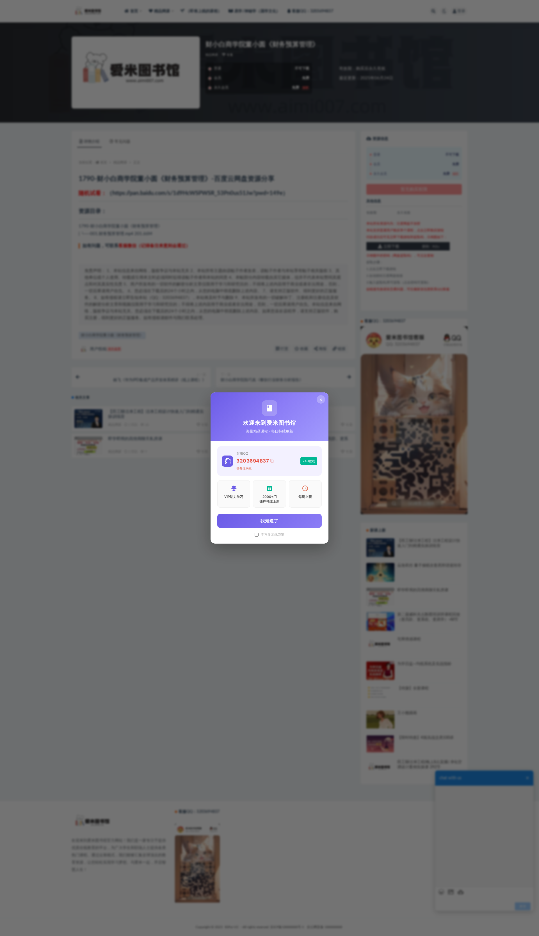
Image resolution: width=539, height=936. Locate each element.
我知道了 (269, 520)
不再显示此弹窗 (272, 534)
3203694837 (252, 461)
